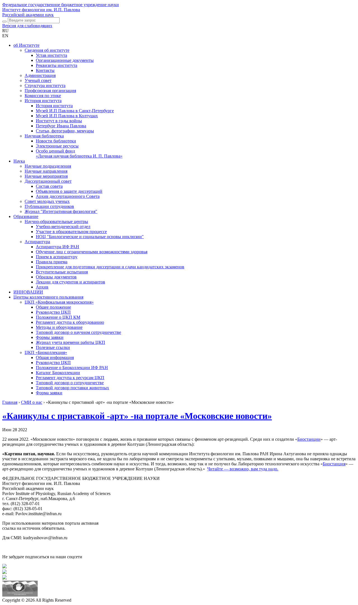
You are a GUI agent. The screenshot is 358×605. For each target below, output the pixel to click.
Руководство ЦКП (53, 312)
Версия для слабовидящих (27, 25)
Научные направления (46, 171)
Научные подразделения (48, 166)
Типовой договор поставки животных (72, 387)
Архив (42, 287)
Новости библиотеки (56, 141)
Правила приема (51, 261)
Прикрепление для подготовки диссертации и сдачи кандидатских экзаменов (110, 266)
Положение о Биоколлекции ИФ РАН (72, 367)
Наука (19, 161)
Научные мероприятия (46, 176)
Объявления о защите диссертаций (69, 191)
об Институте (26, 45)
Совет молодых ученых (47, 201)
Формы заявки (49, 337)
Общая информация (55, 357)
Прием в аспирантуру (56, 256)
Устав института (51, 55)
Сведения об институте (47, 50)
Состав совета (49, 186)
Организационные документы (65, 60)
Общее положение (53, 307)
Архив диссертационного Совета (68, 196)
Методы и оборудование (59, 327)
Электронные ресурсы (57, 146)
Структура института (45, 85)
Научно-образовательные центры (56, 221)
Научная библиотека (44, 135)
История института (43, 100)
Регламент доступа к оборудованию (70, 322)
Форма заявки (49, 392)
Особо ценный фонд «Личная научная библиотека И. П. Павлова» (79, 153)
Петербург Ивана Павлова (61, 125)
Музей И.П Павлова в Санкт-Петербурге (75, 110)
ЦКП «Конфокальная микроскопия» (59, 302)
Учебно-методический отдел (63, 226)
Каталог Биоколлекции (58, 372)
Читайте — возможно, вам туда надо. (242, 468)
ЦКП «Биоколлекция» (46, 352)
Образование (25, 216)
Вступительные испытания (62, 271)
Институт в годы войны (59, 120)
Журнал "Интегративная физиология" (61, 211)
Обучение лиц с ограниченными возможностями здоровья (91, 251)
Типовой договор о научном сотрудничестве (78, 332)
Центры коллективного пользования (48, 297)
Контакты (45, 70)
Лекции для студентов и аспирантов (70, 282)
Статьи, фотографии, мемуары (65, 130)
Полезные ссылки (53, 347)
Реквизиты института (56, 65)
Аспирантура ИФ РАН (57, 246)
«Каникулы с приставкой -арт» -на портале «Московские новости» (137, 416)
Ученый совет (38, 80)
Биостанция (334, 463)
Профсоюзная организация (50, 90)
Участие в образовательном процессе (71, 231)
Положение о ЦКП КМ (58, 317)
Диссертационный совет (48, 181)
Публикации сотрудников (49, 206)
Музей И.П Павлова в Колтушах (67, 115)
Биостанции (309, 439)
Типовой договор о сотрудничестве (70, 382)
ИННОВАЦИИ (28, 292)
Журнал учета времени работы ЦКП (70, 342)
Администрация (40, 75)
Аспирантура (37, 241)
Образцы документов (56, 277)
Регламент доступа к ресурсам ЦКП (70, 377)
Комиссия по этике (43, 95)
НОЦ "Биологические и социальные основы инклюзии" (90, 236)
